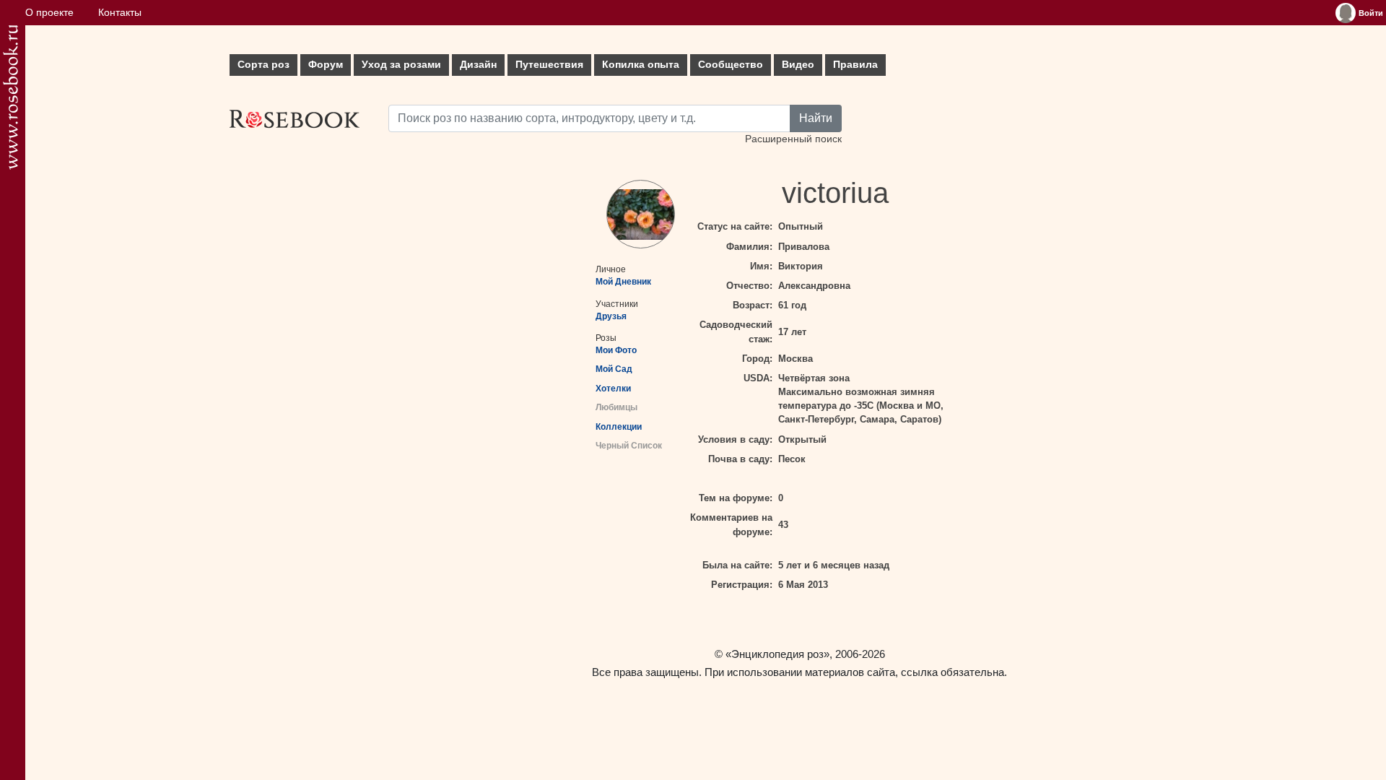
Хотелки (613, 389)
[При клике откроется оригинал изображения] (641, 214)
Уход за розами (401, 64)
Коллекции (619, 427)
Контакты (119, 12)
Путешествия (549, 64)
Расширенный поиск (793, 139)
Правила (855, 64)
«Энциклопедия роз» (777, 654)
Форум (325, 64)
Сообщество (730, 64)
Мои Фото (616, 350)
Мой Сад (614, 369)
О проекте (49, 12)
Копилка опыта (640, 64)
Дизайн (478, 64)
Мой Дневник (623, 282)
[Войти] (1345, 13)
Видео (798, 64)
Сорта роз (263, 64)
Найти (815, 118)
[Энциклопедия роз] (10, 97)
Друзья (611, 316)
